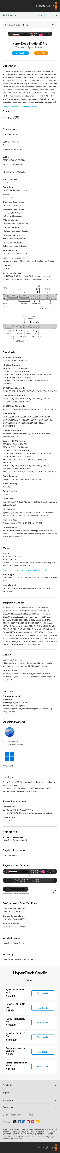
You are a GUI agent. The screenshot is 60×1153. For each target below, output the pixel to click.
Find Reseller (20, 53)
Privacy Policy (18, 1138)
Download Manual (10, 106)
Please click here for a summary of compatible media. (25, 570)
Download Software (28, 106)
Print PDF (41, 53)
